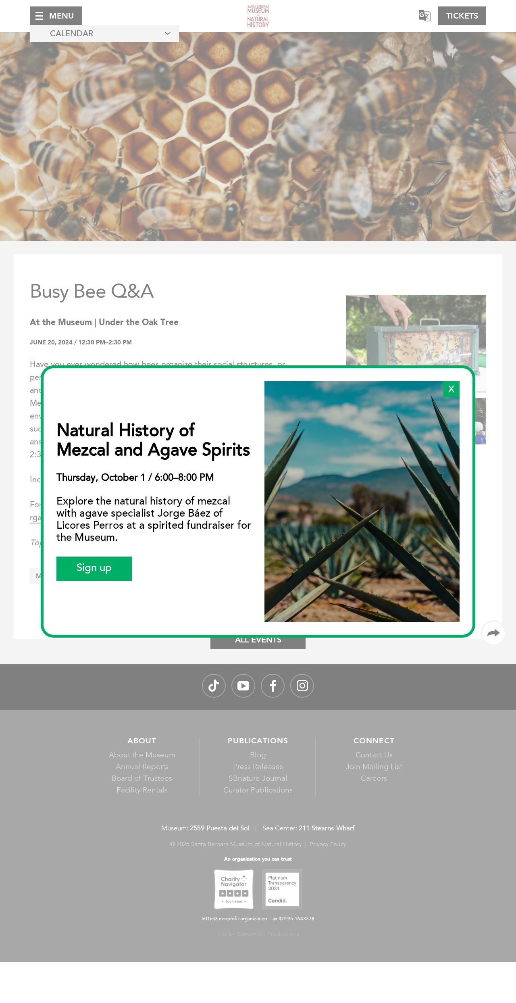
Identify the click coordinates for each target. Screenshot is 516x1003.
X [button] (451, 390)
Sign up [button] (94, 568)
